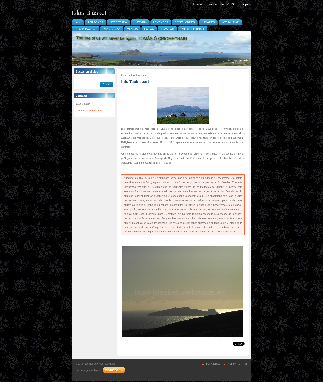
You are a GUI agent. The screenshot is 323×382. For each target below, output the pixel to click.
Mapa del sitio (216, 4)
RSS (233, 4)
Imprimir (246, 4)
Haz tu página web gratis (89, 370)
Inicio (199, 4)
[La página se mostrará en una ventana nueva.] (183, 124)
